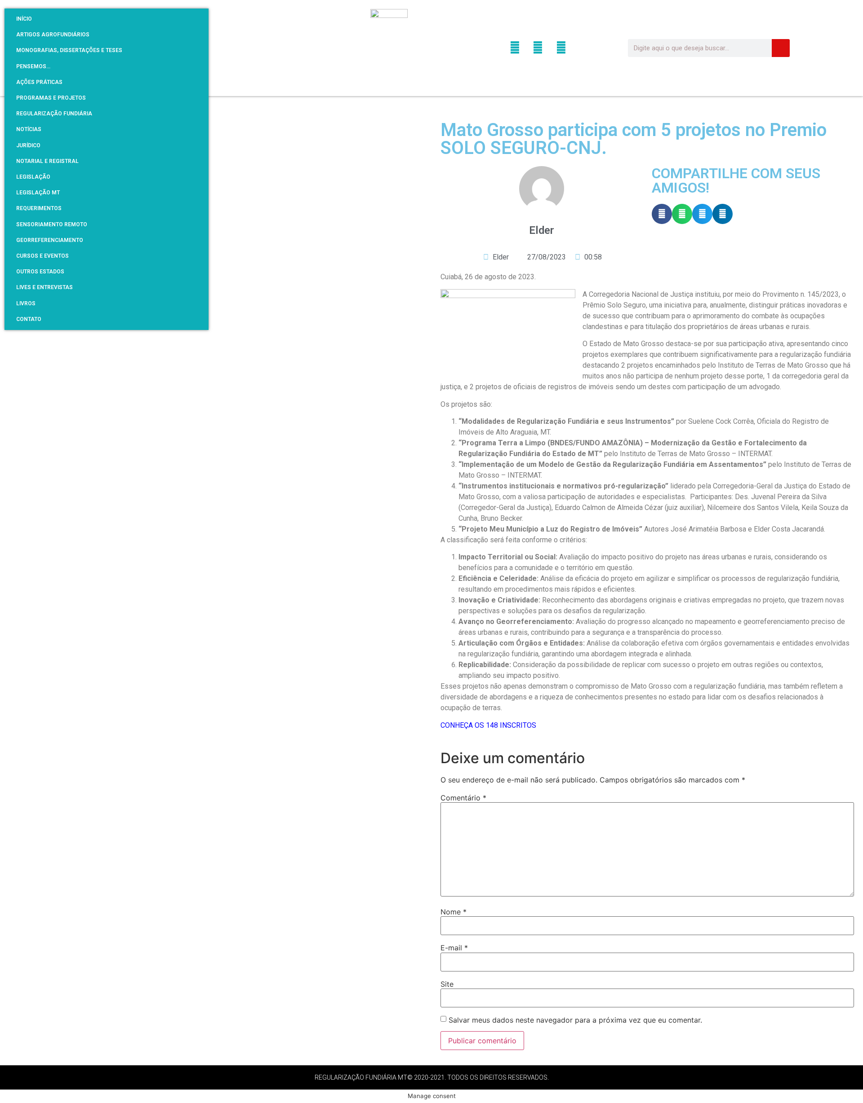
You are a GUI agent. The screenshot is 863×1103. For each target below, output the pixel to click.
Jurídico (28, 145)
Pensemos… (33, 66)
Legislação (33, 177)
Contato (28, 319)
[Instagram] (538, 48)
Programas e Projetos (51, 98)
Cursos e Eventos (42, 256)
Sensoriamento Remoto (51, 224)
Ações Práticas (39, 82)
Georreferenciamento (49, 240)
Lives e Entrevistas (44, 287)
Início (24, 19)
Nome (453, 911)
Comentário (463, 797)
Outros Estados (40, 271)
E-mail (454, 947)
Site (447, 984)
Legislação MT (38, 192)
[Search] (781, 48)
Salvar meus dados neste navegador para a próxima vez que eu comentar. (575, 1020)
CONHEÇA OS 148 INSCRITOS (488, 725)
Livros (26, 303)
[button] (662, 214)
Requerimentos (39, 208)
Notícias (28, 129)
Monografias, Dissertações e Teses (69, 50)
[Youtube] (561, 48)
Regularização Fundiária (54, 113)
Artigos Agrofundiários (52, 34)
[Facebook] (515, 48)
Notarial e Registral (47, 161)
